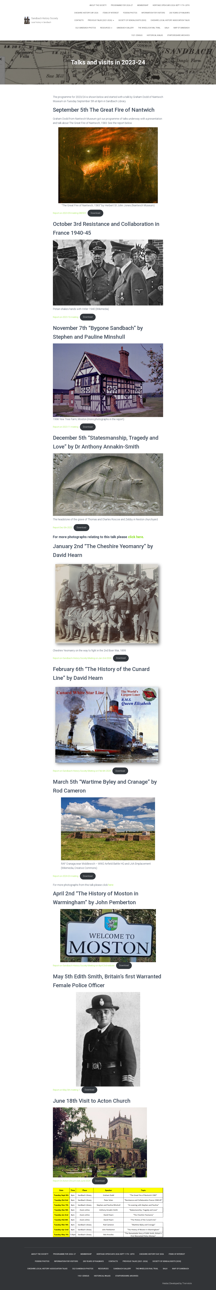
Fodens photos (130, 13)
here (110, 884)
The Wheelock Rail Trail (149, 28)
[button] (113, 20)
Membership (142, 5)
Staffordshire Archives (178, 35)
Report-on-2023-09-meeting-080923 (69, 213)
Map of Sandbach (182, 28)
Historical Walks (155, 35)
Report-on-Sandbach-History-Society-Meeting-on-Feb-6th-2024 (82, 771)
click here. (135, 537)
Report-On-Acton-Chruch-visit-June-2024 (71, 1181)
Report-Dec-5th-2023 (62, 527)
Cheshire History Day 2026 (86, 13)
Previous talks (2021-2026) (100, 20)
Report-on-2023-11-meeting (65, 427)
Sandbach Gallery (125, 28)
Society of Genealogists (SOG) (132, 20)
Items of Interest (111, 13)
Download (95, 213)
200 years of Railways (179, 13)
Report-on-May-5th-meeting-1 (66, 1090)
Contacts (78, 20)
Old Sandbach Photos (85, 28)
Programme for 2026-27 (122, 5)
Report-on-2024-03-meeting (65, 876)
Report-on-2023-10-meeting (65, 317)
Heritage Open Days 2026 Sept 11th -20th (171, 5)
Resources (105, 28)
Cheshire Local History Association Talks (170, 20)
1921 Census (136, 35)
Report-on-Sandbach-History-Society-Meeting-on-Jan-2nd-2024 (82, 658)
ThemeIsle (187, 1283)
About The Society (98, 5)
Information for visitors (153, 13)
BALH (167, 28)
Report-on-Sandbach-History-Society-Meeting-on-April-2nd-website (83, 965)
